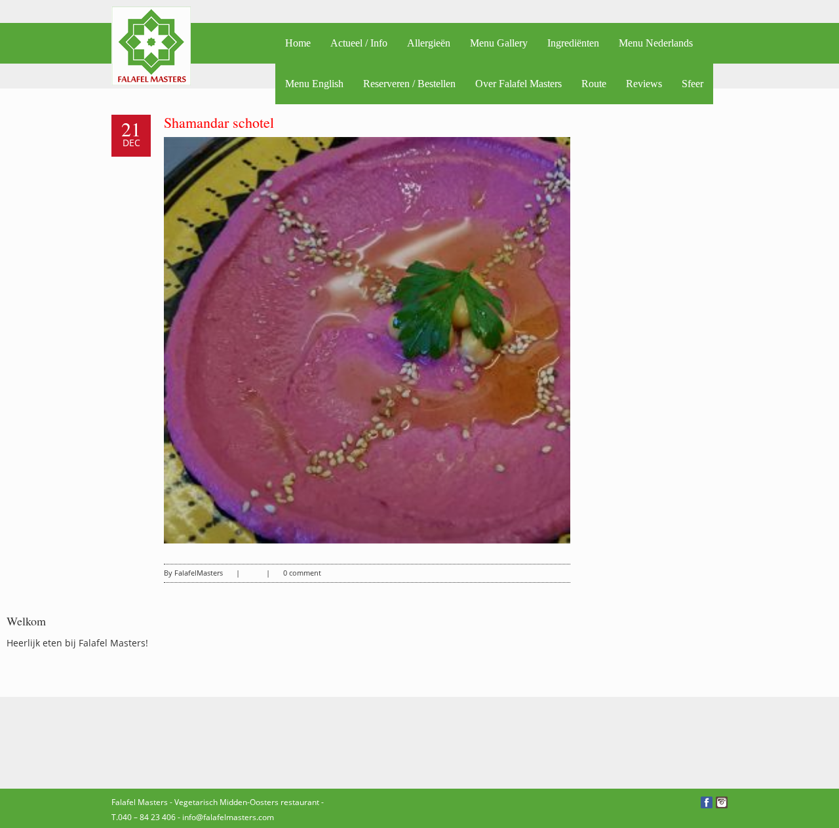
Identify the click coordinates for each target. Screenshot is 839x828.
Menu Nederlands (656, 43)
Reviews (644, 83)
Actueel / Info (358, 43)
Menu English (314, 83)
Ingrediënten (573, 43)
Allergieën (428, 43)
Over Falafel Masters (518, 83)
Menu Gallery (499, 43)
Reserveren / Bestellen (409, 83)
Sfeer (692, 83)
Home (298, 43)
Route (593, 83)
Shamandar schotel (219, 122)
